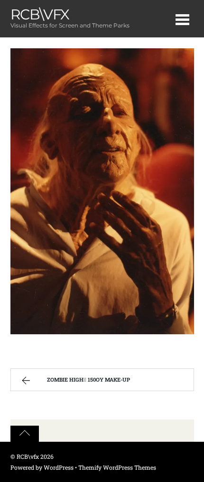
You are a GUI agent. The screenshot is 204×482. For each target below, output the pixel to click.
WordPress (59, 467)
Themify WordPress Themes (117, 467)
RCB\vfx (28, 456)
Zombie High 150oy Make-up (86, 379)
